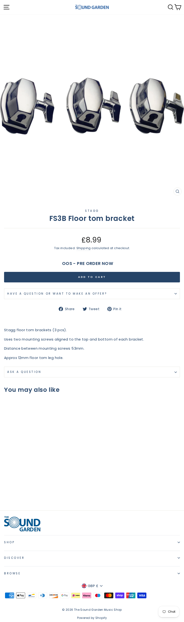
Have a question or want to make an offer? (57, 294)
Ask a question (24, 372)
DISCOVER (14, 558)
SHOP (9, 542)
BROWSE (12, 573)
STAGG (92, 211)
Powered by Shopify (92, 618)
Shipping (83, 248)
